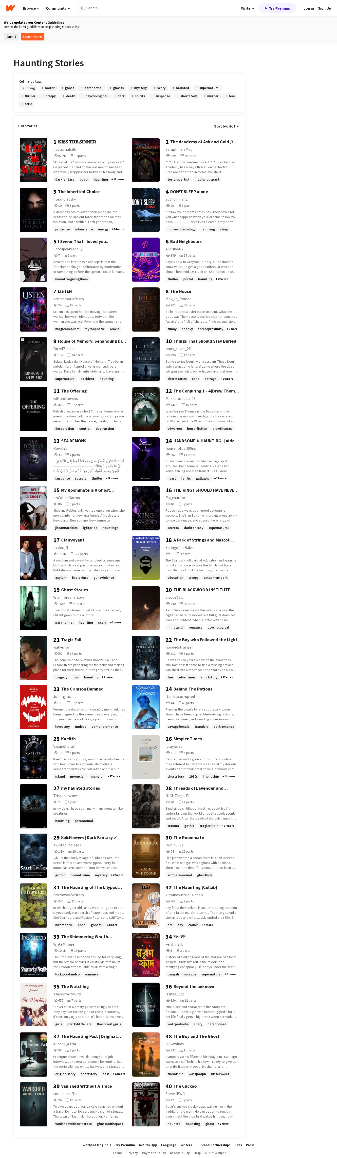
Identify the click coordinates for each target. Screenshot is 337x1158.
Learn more (32, 36)
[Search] (83, 8)
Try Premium (280, 8)
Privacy (132, 1153)
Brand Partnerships (216, 1145)
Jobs (238, 1145)
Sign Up (324, 8)
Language (169, 1145)
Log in (308, 8)
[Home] (10, 8)
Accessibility (180, 1153)
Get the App (148, 1145)
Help (197, 1153)
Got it (11, 36)
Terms (118, 1153)
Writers (186, 1145)
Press (250, 1145)
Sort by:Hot (224, 126)
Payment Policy (154, 1153)
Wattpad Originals (97, 1145)
